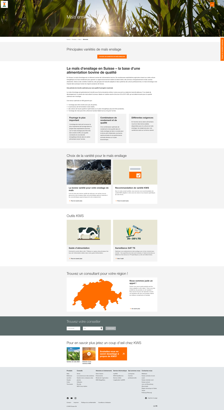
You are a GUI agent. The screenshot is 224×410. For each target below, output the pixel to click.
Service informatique (120, 371)
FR (156, 406)
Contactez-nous (147, 371)
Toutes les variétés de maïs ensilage (112, 56)
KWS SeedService (118, 376)
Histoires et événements (104, 371)
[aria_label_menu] (218, 4)
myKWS (115, 373)
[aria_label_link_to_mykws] (212, 4)
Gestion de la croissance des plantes (85, 379)
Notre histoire (99, 373)
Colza (68, 382)
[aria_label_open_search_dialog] (205, 4)
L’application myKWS (119, 380)
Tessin (143, 390)
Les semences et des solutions (85, 376)
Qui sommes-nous (134, 371)
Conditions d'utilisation (104, 402)
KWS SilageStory (100, 380)
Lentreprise (131, 373)
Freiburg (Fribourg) (147, 392)
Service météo (117, 378)
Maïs (68, 373)
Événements (99, 376)
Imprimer (76, 402)
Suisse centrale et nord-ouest (148, 377)
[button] (89, 355)
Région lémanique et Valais (149, 388)
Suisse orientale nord (147, 380)
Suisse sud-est (146, 382)
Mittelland (144, 373)
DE (154, 406)
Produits (69, 371)
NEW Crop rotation (82, 386)
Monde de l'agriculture (102, 378)
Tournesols (70, 384)
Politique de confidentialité (88, 402)
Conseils (80, 371)
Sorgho (69, 380)
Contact (69, 402)
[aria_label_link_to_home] (4, 4)
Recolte (79, 384)
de (198, 4)
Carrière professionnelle (132, 377)
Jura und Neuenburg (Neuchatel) (147, 385)
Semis (78, 373)
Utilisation (79, 382)
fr (200, 4)
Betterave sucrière (69, 377)
